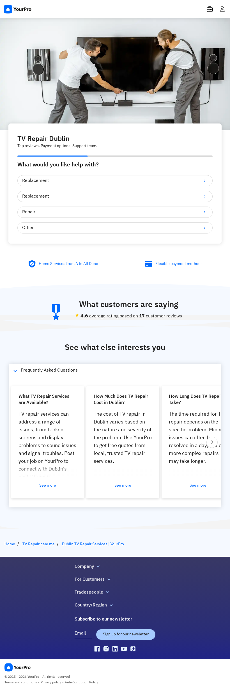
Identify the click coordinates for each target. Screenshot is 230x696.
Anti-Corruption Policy (81, 682)
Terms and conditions (20, 682)
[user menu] (222, 8)
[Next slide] (212, 442)
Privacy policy (51, 682)
